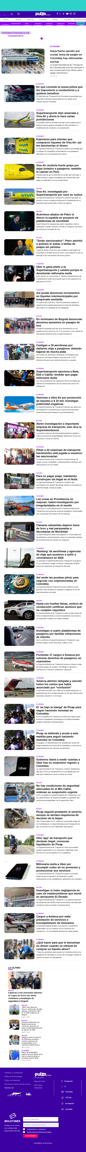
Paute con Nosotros (12, 1080)
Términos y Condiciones (13, 1073)
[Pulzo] (43, 14)
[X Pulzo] (60, 13)
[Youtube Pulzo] (67, 13)
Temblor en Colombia (60, 24)
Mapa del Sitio (39, 1081)
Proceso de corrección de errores (17, 1084)
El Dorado (71, 23)
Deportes (30, 20)
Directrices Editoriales (38, 1086)
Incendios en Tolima (37, 24)
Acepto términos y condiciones (36, 1129)
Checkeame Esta (80, 20)
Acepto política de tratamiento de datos (39, 1132)
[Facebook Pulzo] (57, 14)
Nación (6, 20)
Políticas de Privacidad (13, 1076)
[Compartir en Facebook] (39, 54)
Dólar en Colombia (49, 24)
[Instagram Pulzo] (71, 14)
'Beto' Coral (27, 24)
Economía (67, 20)
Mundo (55, 20)
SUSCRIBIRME (30, 1136)
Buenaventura (16, 23)
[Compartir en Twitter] (39, 60)
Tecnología (43, 20)
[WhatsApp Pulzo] (74, 13)
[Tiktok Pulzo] (63, 13)
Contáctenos (39, 1077)
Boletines (80, 23)
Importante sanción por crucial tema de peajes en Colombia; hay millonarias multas (66, 56)
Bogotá (18, 20)
